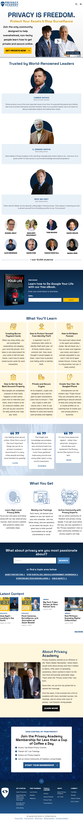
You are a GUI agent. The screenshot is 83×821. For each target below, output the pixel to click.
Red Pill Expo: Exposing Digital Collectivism (72, 618)
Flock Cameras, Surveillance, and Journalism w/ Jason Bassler (30, 619)
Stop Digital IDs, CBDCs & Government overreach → (52, 574)
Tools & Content (47, 789)
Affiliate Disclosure (49, 818)
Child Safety (20, 808)
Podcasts (3, 613)
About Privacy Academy (61, 792)
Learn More (51, 708)
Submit (71, 300)
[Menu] (81, 4)
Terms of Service (29, 818)
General (46, 599)
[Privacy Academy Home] (10, 4)
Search (63, 560)
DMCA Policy (39, 818)
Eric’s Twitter (75, 801)
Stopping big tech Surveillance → (33, 578)
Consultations (48, 803)
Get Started (21, 788)
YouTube (73, 792)
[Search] (76, 4)
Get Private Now (16, 50)
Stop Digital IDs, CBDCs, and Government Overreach (21, 797)
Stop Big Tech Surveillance (20, 803)
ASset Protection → (15, 574)
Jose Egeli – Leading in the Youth (7, 618)
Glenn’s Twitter (75, 798)
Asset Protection (21, 792)
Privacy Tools (48, 800)
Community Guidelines (62, 818)
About (59, 788)
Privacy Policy (19, 818)
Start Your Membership (39, 765)
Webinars (33, 798)
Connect (74, 788)
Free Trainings (35, 788)
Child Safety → (59, 578)
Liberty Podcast (48, 797)
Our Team (60, 797)
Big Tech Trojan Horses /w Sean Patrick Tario (50, 604)
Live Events (33, 792)
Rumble (73, 795)
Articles (46, 793)
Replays (32, 795)
